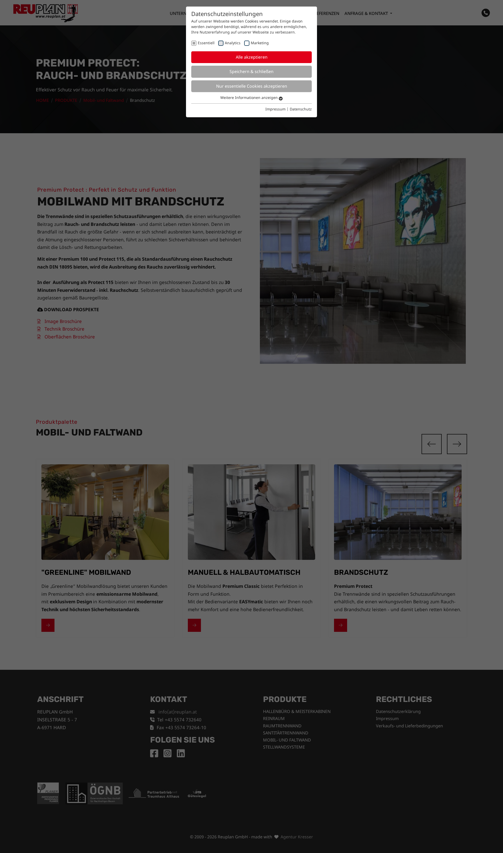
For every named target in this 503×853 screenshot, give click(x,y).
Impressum (275, 109)
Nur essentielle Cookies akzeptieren (251, 86)
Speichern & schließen (251, 71)
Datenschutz (301, 109)
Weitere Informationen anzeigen (249, 97)
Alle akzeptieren (251, 57)
